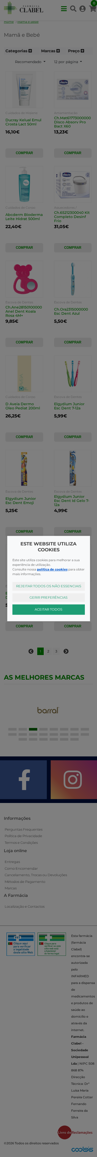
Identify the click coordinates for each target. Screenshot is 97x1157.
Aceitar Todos (48, 609)
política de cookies (52, 569)
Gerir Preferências (48, 597)
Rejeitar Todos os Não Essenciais (48, 586)
